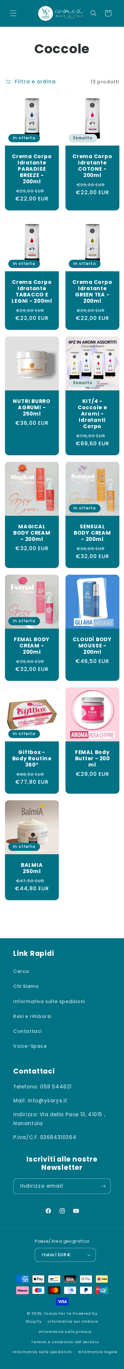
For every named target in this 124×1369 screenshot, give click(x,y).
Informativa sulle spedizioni (49, 1001)
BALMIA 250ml (32, 868)
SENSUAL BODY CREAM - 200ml (92, 533)
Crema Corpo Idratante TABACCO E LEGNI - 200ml (32, 291)
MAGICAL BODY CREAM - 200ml (32, 533)
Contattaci (27, 1031)
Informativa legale (98, 1351)
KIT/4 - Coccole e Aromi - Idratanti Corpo (92, 413)
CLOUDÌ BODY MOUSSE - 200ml (92, 645)
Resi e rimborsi (32, 1016)
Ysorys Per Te (57, 1313)
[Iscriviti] (103, 1186)
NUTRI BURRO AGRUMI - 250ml (32, 407)
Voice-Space (30, 1046)
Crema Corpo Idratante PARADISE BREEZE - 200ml (32, 169)
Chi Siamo (26, 986)
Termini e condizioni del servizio (65, 1342)
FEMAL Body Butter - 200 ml (92, 758)
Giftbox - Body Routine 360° (32, 758)
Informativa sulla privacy (65, 1331)
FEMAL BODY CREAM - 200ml (32, 645)
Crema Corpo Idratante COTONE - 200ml (92, 166)
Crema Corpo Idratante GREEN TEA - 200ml (92, 291)
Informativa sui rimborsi (73, 1321)
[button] (13, 13)
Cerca (21, 971)
